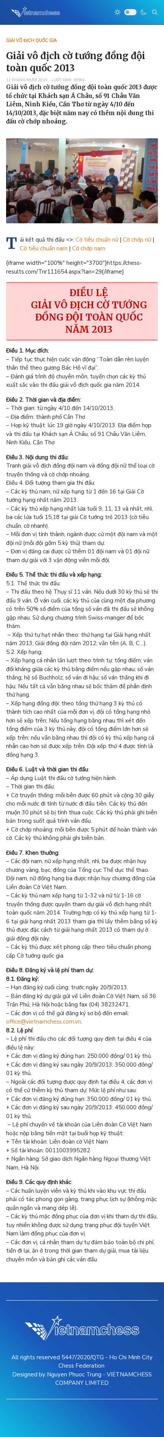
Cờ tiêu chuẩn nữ (98, 240)
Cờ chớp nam (88, 248)
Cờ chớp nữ (137, 240)
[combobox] (155, 12)
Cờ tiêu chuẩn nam (44, 248)
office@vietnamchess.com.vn (43, 1021)
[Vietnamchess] (35, 12)
